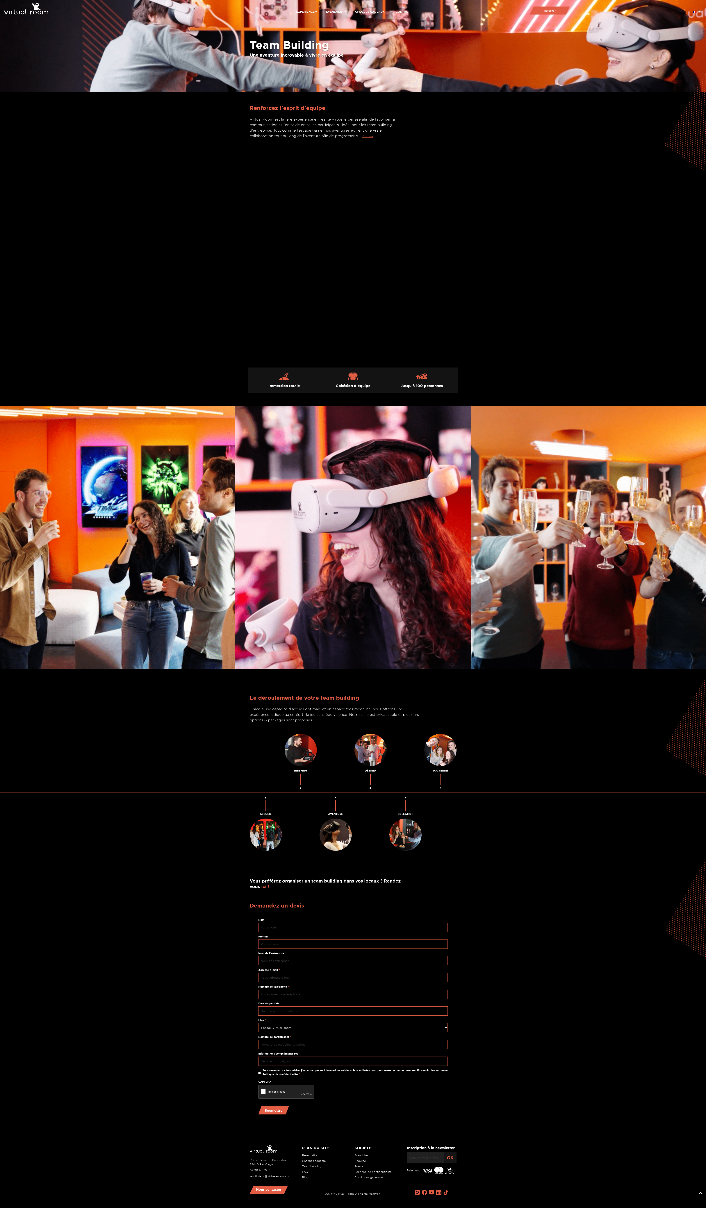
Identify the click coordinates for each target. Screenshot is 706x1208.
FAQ (305, 1172)
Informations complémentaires (278, 1053)
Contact (403, 11)
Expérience (305, 11)
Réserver (550, 10)
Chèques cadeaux (370, 11)
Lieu (262, 1020)
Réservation (310, 1155)
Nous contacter (268, 1189)
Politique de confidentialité (373, 1172)
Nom (262, 919)
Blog (305, 1177)
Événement (335, 11)
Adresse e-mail (269, 970)
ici (263, 886)
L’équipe (360, 1160)
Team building (311, 1166)
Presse (358, 1166)
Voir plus (367, 136)
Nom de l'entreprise (272, 953)
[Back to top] (700, 1193)
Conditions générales (368, 1177)
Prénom (264, 936)
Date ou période (270, 1003)
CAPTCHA (264, 1081)
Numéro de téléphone (273, 986)
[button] (696, 10)
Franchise (361, 1155)
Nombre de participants (274, 1036)
